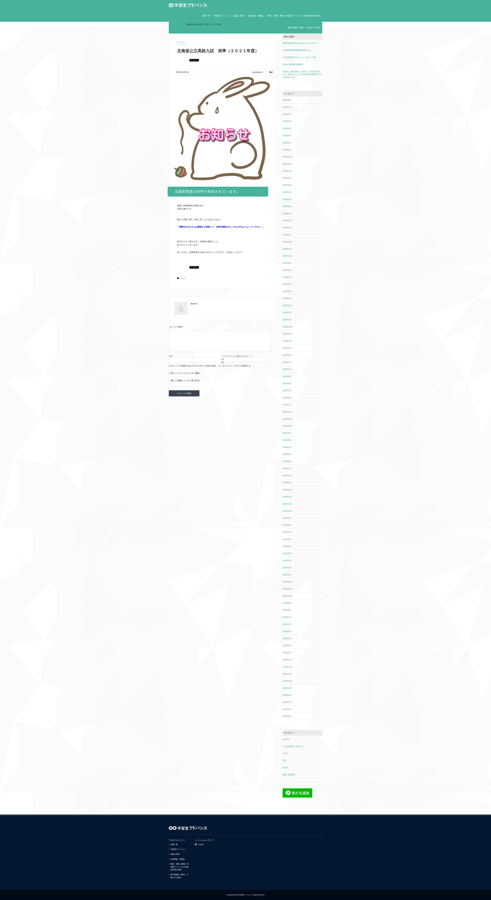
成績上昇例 (239, 16)
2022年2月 (287, 482)
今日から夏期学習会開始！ (293, 64)
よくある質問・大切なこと (293, 746)
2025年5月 (287, 206)
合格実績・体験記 (256, 16)
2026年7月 (287, 107)
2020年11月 (287, 589)
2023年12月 (287, 327)
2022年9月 (287, 433)
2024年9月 (287, 263)
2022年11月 (287, 419)
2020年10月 (287, 596)
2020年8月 (287, 610)
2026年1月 (287, 149)
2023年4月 (287, 383)
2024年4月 (287, 298)
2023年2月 (287, 397)
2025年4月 (287, 213)
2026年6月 (287, 114)
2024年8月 (287, 270)
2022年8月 (287, 440)
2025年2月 (287, 227)
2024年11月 (287, 249)
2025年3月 (287, 220)
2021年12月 (287, 497)
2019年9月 (287, 688)
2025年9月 (287, 178)
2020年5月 (287, 631)
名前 (170, 356)
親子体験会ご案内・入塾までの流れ (304, 27)
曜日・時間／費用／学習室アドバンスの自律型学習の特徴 (294, 16)
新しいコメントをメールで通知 (185, 373)
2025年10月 (287, 171)
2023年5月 (287, 376)
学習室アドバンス (222, 16)
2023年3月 (287, 390)
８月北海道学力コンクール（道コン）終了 (300, 57)
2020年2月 (287, 652)
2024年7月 (287, 277)
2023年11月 (287, 334)
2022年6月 (287, 454)
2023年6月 (287, 369)
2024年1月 (287, 319)
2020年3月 (287, 645)
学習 (284, 760)
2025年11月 (287, 164)
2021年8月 (287, 525)
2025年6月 (287, 199)
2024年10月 (287, 256)
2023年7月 (287, 362)
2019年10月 (287, 681)
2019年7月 (287, 702)
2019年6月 (287, 709)
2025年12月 (287, 156)
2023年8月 (287, 355)
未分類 (285, 767)
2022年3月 (287, 475)
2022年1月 (287, 489)
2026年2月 (287, 142)
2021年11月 (287, 504)
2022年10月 (287, 426)
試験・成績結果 (289, 774)
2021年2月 (287, 567)
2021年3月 (287, 560)
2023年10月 (287, 341)
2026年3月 (287, 135)
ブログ (183, 278)
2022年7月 (287, 447)
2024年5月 (287, 291)
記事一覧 (206, 16)
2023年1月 (287, 404)
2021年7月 (287, 532)
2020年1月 (287, 659)
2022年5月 (287, 461)
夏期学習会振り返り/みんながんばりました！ (301, 43)
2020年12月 (287, 582)
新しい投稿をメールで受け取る (185, 380)
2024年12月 (287, 242)
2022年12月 (287, 412)
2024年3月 (287, 305)
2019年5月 (287, 716)
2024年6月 (287, 284)
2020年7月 (287, 617)
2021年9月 (287, 518)
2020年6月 (287, 624)
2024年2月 (287, 312)
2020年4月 (287, 638)
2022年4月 (287, 468)
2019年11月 (287, 674)
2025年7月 (287, 192)
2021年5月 (287, 546)
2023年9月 (287, 348)
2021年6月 (287, 539)
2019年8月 (287, 695)
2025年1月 (287, 235)
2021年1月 (287, 574)
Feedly (201, 844)
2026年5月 (287, 121)
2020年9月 (287, 603)
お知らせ (286, 739)
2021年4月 (287, 553)
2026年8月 (287, 100)
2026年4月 (287, 128)
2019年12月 (287, 667)
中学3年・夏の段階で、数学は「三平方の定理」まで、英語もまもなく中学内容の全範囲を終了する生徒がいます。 (302, 74)
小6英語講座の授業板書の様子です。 (297, 50)
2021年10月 (287, 511)
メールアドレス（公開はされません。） (237, 356)
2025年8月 (287, 185)
